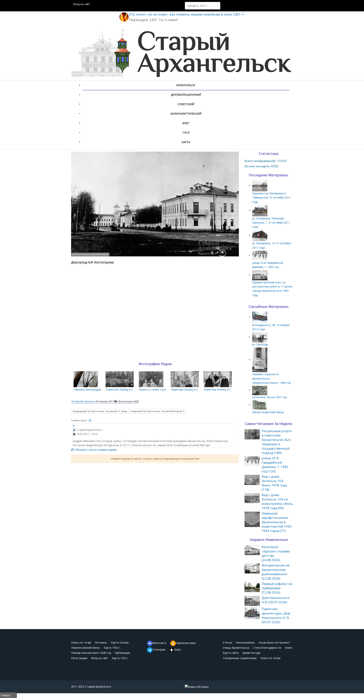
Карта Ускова (120, 642)
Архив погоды (251, 653)
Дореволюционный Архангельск (90, 254)
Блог (185, 123)
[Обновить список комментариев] (90, 420)
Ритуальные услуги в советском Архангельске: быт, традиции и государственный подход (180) (277, 442)
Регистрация (79, 658)
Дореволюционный (186, 94)
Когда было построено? (274, 642)
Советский (186, 104)
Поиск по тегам (270, 658)
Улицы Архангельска (236, 647)
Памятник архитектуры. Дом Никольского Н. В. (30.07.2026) (276, 615)
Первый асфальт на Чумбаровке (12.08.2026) (277, 588)
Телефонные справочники (240, 658)
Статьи (227, 642)
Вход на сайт (81, 4)
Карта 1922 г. (120, 658)
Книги (288, 647)
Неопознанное (245, 642)
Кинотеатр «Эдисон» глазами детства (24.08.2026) (276, 553)
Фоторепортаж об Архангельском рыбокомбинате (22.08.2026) (275, 572)
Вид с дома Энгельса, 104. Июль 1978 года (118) (274, 483)
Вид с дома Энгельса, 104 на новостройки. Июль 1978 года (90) (277, 501)
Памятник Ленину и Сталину (124, 389)
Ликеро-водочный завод (268, 412)
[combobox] (202, 5)
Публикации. (123, 653)
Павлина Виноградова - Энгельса (95, 389)
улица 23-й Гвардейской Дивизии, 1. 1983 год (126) (275, 464)
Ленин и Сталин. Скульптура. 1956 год (163, 389)
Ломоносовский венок (85, 647)
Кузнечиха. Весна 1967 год (269, 397)
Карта (186, 142)
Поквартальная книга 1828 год (91, 653)
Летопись (101, 642)
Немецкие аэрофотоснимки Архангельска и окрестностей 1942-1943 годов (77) (277, 522)
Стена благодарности (267, 647)
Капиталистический (185, 113)
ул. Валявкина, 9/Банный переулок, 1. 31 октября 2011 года (271, 223)
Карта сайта (231, 653)
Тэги (185, 132)
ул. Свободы (260, 344)
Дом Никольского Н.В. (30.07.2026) (276, 600)
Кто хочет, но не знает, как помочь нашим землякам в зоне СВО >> (187, 14)
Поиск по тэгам (81, 642)
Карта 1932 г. (112, 647)
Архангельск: (185, 85)
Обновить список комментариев (95, 449)
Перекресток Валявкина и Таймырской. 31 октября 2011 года (271, 197)
